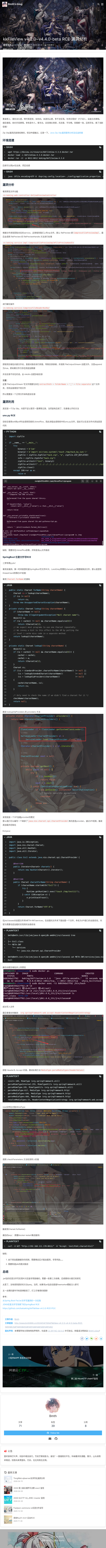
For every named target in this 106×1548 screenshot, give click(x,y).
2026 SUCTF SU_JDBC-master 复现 (29, 1498)
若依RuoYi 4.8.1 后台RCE (24, 1518)
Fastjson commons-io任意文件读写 (28, 1508)
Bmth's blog (93, 1331)
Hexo (48, 1540)
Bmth (16, 1319)
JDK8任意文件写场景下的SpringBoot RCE (21, 1304)
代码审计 (50, 45)
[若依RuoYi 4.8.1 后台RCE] (8, 1520)
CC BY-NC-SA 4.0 (56, 1331)
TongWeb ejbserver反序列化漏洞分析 (29, 1478)
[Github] (56, 1438)
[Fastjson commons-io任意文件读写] (8, 1510)
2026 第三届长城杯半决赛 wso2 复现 (29, 1488)
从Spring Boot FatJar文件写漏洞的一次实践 (22, 1300)
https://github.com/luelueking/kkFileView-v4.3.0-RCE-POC (29, 1308)
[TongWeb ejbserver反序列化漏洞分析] (8, 1480)
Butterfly (61, 1540)
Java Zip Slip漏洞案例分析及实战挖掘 (66, 133)
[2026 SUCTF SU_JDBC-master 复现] (8, 1500)
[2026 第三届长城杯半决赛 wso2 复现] (8, 1490)
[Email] (50, 1438)
